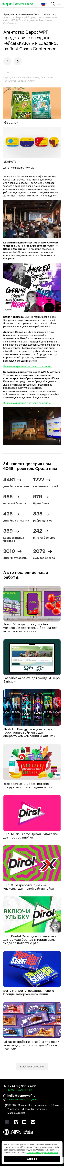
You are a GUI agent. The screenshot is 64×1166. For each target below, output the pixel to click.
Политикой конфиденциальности (42, 1152)
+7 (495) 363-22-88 (22, 1086)
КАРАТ (32, 81)
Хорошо (32, 1159)
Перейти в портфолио (32, 1067)
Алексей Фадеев (29, 77)
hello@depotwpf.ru (21, 1095)
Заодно (22, 81)
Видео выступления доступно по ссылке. (27, 366)
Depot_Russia (11, 77)
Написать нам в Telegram (22, 1099)
